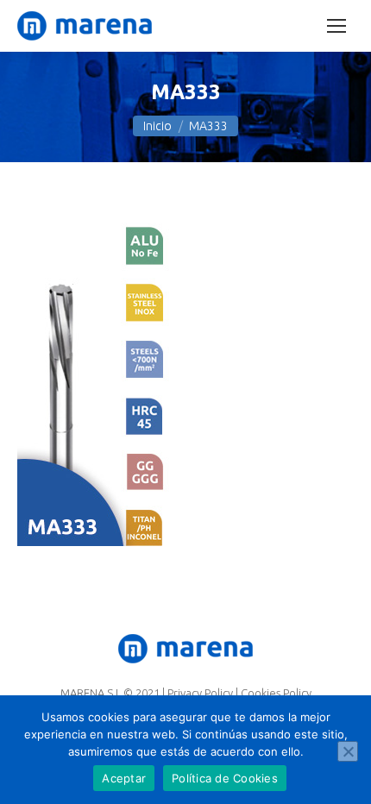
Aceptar (124, 778)
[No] (347, 751)
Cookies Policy (276, 693)
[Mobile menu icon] (336, 26)
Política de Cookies (225, 778)
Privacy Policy (200, 693)
